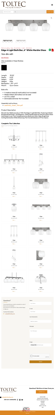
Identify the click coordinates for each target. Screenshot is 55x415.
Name (31, 300)
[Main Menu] (52, 4)
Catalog (42, 404)
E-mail (31, 308)
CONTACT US (41, 391)
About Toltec (42, 405)
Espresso (3, 62)
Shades (42, 402)
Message (32, 326)
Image (31, 342)
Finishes (43, 401)
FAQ (42, 407)
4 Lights (23, 48)
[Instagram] (20, 400)
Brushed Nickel (17, 48)
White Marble (29, 48)
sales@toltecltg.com (10, 313)
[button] (51, 18)
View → (14, 149)
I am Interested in (33, 316)
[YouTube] (22, 400)
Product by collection (42, 399)
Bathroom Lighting (5, 48)
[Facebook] (17, 400)
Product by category (42, 398)
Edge (12, 48)
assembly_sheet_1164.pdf (13, 105)
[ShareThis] (50, 49)
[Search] (15, 12)
